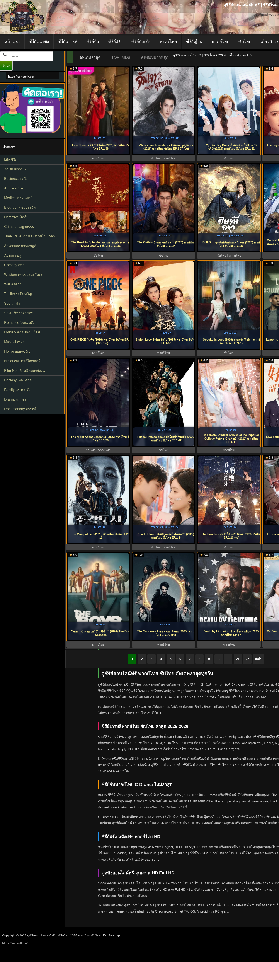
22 (247, 659)
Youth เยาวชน (15, 169)
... (228, 659)
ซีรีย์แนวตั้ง (39, 41)
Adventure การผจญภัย (21, 246)
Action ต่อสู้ (12, 255)
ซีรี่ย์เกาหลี (67, 41)
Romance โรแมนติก (19, 322)
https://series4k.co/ (21, 76)
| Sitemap (113, 935)
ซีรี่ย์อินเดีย (141, 41)
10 (218, 659)
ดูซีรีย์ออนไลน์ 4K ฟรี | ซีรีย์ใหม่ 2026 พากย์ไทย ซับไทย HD (66, 935)
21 (238, 659)
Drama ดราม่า (15, 399)
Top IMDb (120, 57)
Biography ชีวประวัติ (20, 207)
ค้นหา (6, 66)
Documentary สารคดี (20, 409)
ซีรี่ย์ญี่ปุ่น (194, 41)
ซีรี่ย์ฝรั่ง (115, 41)
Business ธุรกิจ (16, 179)
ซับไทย (244, 41)
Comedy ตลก (14, 265)
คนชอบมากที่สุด (154, 57)
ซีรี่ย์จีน (93, 41)
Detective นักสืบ (16, 217)
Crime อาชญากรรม (19, 227)
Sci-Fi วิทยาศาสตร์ (18, 313)
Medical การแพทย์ (18, 198)
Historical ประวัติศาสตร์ (22, 361)
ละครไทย (168, 41)
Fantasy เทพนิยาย (18, 380)
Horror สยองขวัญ (17, 351)
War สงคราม (14, 284)
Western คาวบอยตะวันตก (23, 274)
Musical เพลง (14, 342)
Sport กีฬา (12, 303)
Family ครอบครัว (17, 390)
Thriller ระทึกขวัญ (18, 294)
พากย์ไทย (220, 41)
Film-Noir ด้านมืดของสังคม (25, 370)
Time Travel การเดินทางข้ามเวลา (29, 236)
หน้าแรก (12, 41)
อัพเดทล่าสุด (90, 57)
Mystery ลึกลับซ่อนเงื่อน (22, 332)
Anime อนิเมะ (14, 188)
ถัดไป (258, 659)
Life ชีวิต (10, 159)
